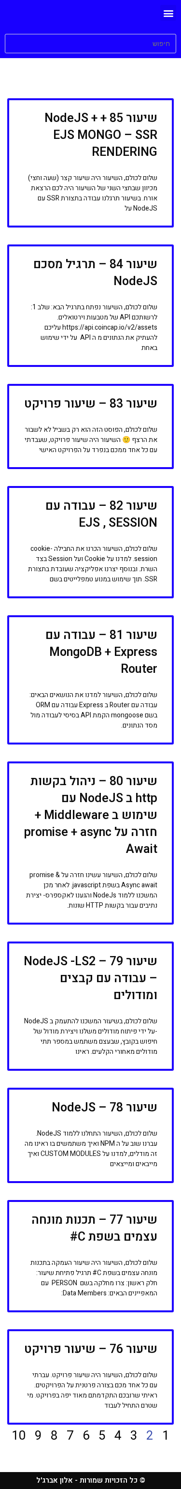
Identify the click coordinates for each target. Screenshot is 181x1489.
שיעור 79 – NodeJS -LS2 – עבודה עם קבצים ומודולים (90, 978)
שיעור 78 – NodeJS (104, 1108)
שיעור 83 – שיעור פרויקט (90, 404)
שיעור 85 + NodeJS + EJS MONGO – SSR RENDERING (100, 135)
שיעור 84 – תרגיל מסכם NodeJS (95, 273)
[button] (168, 13)
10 (19, 1436)
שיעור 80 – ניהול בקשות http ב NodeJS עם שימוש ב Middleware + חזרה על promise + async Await (90, 815)
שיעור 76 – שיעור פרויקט (90, 1349)
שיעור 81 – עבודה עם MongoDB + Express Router (101, 652)
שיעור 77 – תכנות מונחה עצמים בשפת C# (94, 1228)
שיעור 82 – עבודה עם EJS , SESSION (101, 514)
